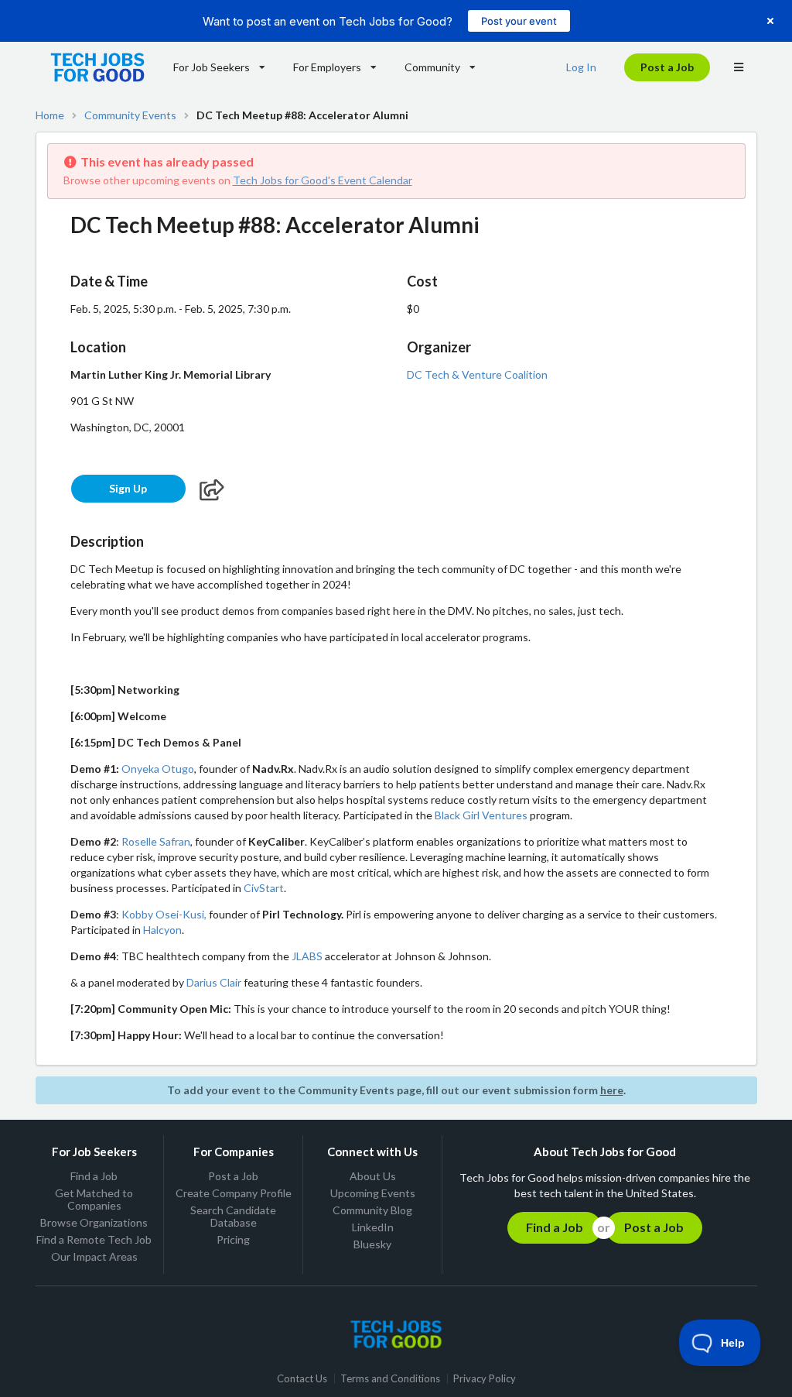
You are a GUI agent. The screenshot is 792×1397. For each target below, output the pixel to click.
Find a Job (94, 1176)
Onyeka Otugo (157, 768)
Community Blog (372, 1210)
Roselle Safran (155, 841)
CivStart (264, 887)
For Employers (327, 67)
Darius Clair (213, 982)
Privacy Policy (484, 1379)
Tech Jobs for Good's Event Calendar (322, 180)
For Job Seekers (211, 67)
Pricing (233, 1239)
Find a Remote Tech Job (94, 1239)
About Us (373, 1176)
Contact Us (302, 1379)
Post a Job (667, 67)
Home (50, 115)
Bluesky (372, 1244)
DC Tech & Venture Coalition (477, 374)
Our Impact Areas (94, 1256)
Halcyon (162, 929)
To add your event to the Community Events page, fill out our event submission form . (396, 1090)
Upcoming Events (372, 1193)
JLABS (307, 956)
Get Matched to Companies (94, 1199)
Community (432, 67)
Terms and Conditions (390, 1379)
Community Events (130, 115)
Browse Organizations (94, 1222)
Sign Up (128, 488)
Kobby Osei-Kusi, (164, 914)
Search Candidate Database (233, 1216)
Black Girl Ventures (481, 815)
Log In (581, 67)
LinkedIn (373, 1227)
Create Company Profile (234, 1193)
